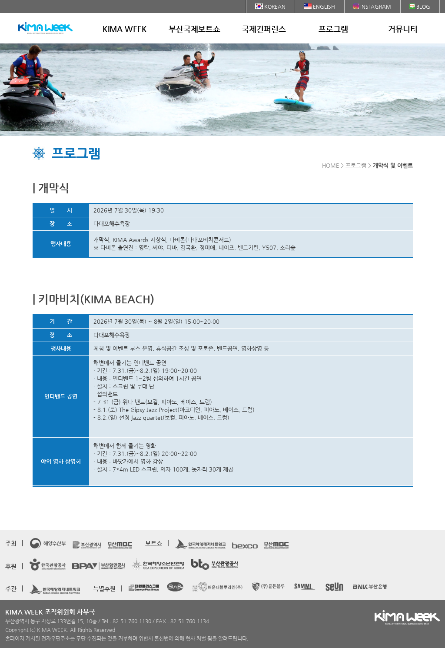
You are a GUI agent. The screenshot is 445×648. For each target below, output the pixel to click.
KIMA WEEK (125, 28)
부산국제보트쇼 (194, 28)
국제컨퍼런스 (264, 28)
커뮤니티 (403, 28)
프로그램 (333, 28)
